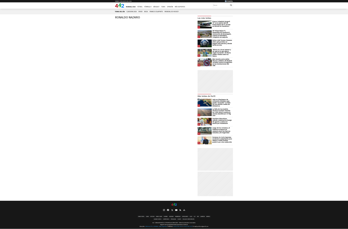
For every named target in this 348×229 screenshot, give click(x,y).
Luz (194, 216)
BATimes (208, 216)
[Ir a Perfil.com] (229, 1)
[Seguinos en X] (172, 210)
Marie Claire (159, 216)
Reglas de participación (188, 219)
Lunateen (202, 216)
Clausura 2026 (132, 11)
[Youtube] (176, 210)
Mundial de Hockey (172, 11)
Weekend (171, 216)
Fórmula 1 (148, 7)
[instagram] (164, 210)
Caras (147, 216)
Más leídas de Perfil (206, 96)
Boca (146, 11)
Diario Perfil (141, 216)
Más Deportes (180, 7)
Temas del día (120, 11)
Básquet (156, 7)
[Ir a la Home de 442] (119, 7)
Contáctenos (166, 219)
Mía (198, 216)
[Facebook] (168, 210)
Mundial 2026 (131, 7)
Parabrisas (177, 216)
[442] (174, 204)
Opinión (170, 7)
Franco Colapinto (156, 11)
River (140, 11)
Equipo (179, 219)
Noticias (152, 216)
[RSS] (180, 210)
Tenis (163, 7)
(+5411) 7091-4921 (177, 226)
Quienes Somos (157, 219)
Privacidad (173, 219)
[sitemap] (184, 210)
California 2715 (149, 226)
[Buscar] (231, 5)
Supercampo (185, 216)
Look (191, 216)
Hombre (166, 216)
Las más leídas (204, 18)
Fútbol (139, 7)
